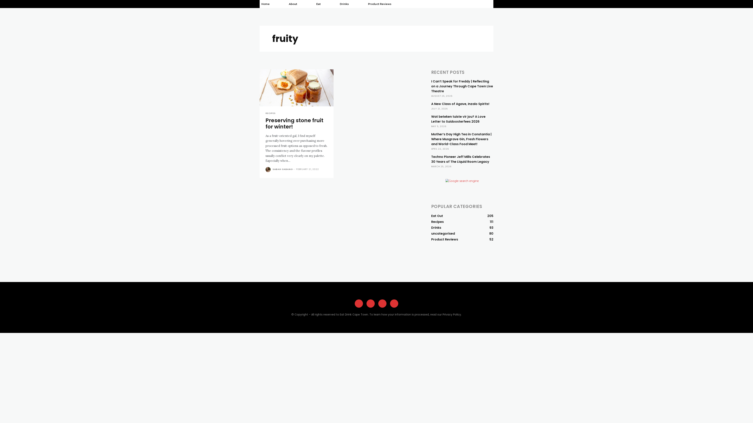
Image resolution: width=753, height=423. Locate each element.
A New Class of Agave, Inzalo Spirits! (460, 104)
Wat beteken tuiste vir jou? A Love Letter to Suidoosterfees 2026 (458, 119)
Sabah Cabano (283, 169)
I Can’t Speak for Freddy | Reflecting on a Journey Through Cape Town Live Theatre (462, 86)
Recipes (271, 113)
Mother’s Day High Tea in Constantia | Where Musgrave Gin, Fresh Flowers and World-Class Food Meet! (461, 139)
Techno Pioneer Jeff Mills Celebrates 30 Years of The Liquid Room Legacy (460, 159)
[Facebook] (359, 303)
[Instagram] (370, 303)
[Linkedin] (394, 303)
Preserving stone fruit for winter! (294, 123)
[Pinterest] (382, 303)
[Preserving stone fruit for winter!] (297, 87)
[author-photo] (269, 169)
